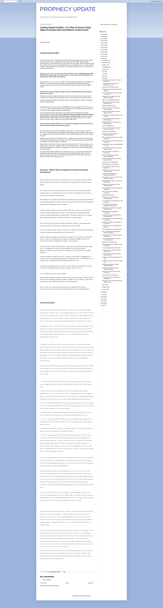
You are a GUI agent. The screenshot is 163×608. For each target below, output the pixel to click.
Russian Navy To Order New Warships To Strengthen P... (112, 208)
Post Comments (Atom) (53, 585)
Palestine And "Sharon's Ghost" (110, 87)
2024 (102, 38)
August (104, 69)
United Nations (56, 180)
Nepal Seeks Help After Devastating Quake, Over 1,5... (111, 112)
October (104, 65)
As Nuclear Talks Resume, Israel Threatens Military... (110, 268)
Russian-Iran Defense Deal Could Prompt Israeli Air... (111, 185)
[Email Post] (64, 571)
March (104, 285)
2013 (102, 294)
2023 (102, 41)
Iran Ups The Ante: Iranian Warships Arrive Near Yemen (111, 128)
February (104, 287)
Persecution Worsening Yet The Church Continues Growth (112, 178)
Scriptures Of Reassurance (109, 105)
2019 (102, 49)
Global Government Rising (109, 131)
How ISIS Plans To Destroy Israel (110, 164)
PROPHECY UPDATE (68, 9)
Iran (46, 250)
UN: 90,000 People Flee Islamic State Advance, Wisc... (111, 148)
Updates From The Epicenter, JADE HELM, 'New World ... (111, 97)
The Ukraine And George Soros (110, 275)
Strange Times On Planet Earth (110, 162)
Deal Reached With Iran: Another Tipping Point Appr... (110, 265)
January (104, 289)
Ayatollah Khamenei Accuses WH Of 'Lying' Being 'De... (111, 215)
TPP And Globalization (108, 125)
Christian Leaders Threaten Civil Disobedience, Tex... (110, 84)
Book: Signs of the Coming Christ (109, 24)
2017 (102, 54)
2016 (102, 56)
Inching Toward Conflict (49, 53)
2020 (102, 47)
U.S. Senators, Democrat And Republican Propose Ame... (110, 205)
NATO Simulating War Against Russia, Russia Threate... (112, 159)
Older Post (90, 583)
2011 (102, 298)
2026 (102, 34)
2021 (102, 45)
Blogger (88, 596)
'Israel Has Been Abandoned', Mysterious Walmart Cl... (109, 174)
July (103, 71)
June (103, 73)
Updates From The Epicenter (109, 242)
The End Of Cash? (47, 303)
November (105, 62)
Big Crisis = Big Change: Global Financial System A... (110, 155)
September (105, 67)
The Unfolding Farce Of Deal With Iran (112, 229)
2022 (102, 43)
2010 (102, 301)
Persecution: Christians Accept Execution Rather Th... (110, 134)
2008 (102, 305)
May (103, 76)
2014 (102, 292)
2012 (102, 296)
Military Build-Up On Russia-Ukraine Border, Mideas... (111, 122)
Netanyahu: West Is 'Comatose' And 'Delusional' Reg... (111, 171)
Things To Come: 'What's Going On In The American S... (111, 254)
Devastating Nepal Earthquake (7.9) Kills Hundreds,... (111, 119)
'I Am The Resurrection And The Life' (111, 248)
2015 (102, 58)
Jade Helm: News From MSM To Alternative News (110, 198)
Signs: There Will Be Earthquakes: (111, 100)
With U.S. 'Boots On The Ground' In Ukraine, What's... (111, 108)
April (103, 78)
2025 (102, 36)
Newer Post (43, 583)
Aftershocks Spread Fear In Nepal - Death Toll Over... (111, 103)
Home (67, 583)
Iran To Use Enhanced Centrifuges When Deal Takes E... (111, 232)
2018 (102, 52)
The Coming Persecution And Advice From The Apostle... (111, 239)
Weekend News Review (108, 195)
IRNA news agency (54, 81)
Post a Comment (46, 579)
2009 (102, 303)
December (105, 60)
